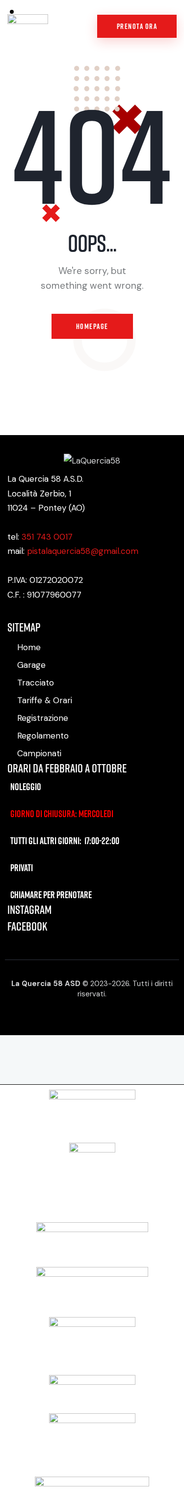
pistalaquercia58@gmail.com (82, 551)
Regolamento (43, 735)
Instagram (29, 909)
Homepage (92, 326)
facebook (27, 926)
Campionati (39, 753)
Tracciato (35, 682)
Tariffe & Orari (44, 700)
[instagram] (26, 614)
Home (29, 647)
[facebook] (10, 614)
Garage (31, 664)
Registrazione (42, 718)
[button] (80, 26)
